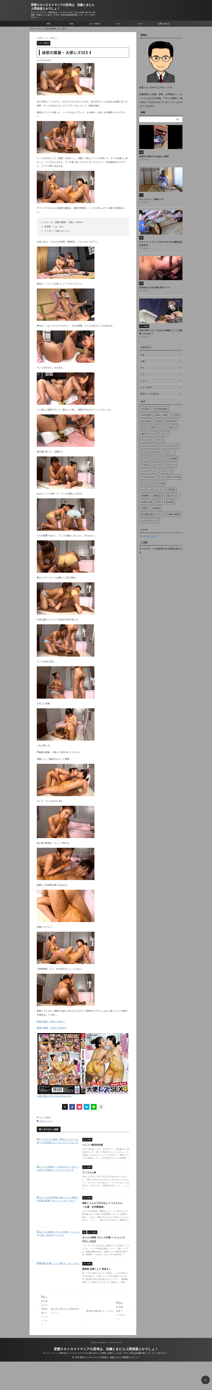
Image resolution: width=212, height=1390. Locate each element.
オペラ (160, 440)
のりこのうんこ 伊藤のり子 (151, 199)
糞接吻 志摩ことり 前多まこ (96, 1268)
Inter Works (146, 421)
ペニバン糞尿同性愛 (92, 1144)
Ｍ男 (48, 24)
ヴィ (161, 489)
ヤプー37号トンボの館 (170, 477)
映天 (159, 502)
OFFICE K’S (171, 421)
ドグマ (158, 458)
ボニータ (157, 464)
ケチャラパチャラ (170, 446)
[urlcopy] (101, 1107)
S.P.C (143, 427)
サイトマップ (116, 1342)
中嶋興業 (145, 495)
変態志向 (157, 495)
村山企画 (169, 502)
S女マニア (173, 427)
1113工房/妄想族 (160, 409)
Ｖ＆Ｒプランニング (149, 520)
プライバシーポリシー (99, 1342)
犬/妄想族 (156, 508)
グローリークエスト (149, 446)
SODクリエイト (157, 427)
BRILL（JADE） (162, 415)
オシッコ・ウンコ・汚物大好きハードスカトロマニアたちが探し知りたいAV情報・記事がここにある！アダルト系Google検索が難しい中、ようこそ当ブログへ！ (106, 1353)
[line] (94, 1107)
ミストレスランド (148, 471)
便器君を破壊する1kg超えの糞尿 (154, 156)
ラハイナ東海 (159, 483)
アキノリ (164, 433)
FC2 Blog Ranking (148, 536)
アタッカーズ (146, 440)
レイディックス (147, 489)
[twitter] (65, 1107)
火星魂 (144, 508)
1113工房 (145, 409)
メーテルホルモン (148, 477)
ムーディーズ (166, 471)
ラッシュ (145, 483)
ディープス (146, 458)
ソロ (117, 24)
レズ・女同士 (94, 24)
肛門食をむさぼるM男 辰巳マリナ (154, 287)
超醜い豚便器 (174, 514)
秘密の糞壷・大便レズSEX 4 (51, 1021)
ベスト (140, 24)
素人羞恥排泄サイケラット (152, 514)
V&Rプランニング (148, 433)
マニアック (170, 464)
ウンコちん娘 (89, 1172)
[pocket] (79, 1107)
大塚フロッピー (46, 1121)
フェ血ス (145, 464)
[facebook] (72, 1107)
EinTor (176, 415)
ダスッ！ (170, 452)
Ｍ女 (71, 24)
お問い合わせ (163, 24)
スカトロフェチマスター (151, 452)
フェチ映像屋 (171, 458)
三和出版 (171, 489)
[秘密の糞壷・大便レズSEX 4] (86, 1107)
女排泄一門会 (146, 502)
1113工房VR (146, 415)
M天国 (159, 421)
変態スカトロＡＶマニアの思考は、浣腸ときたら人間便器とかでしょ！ (106, 1349)
